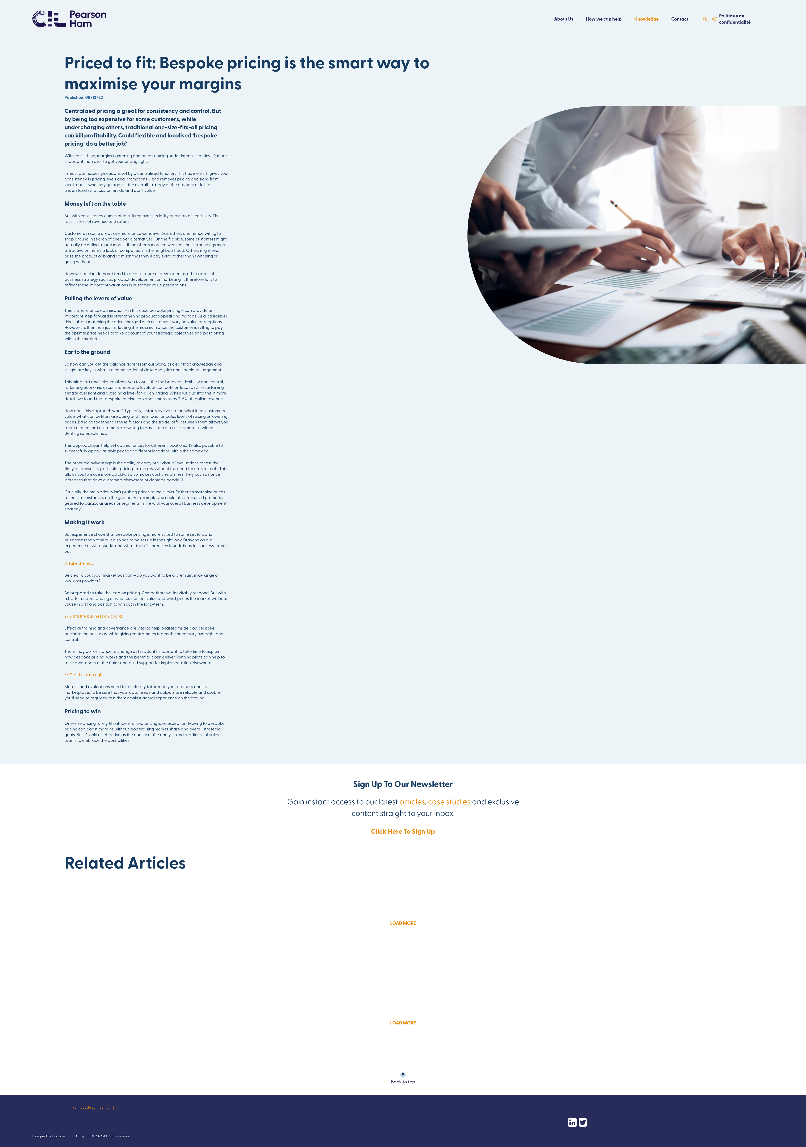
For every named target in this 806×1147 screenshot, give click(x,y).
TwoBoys (58, 1136)
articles (412, 801)
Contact (679, 19)
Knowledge (646, 19)
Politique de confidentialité (735, 18)
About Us (563, 19)
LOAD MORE (403, 923)
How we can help (604, 19)
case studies (449, 801)
